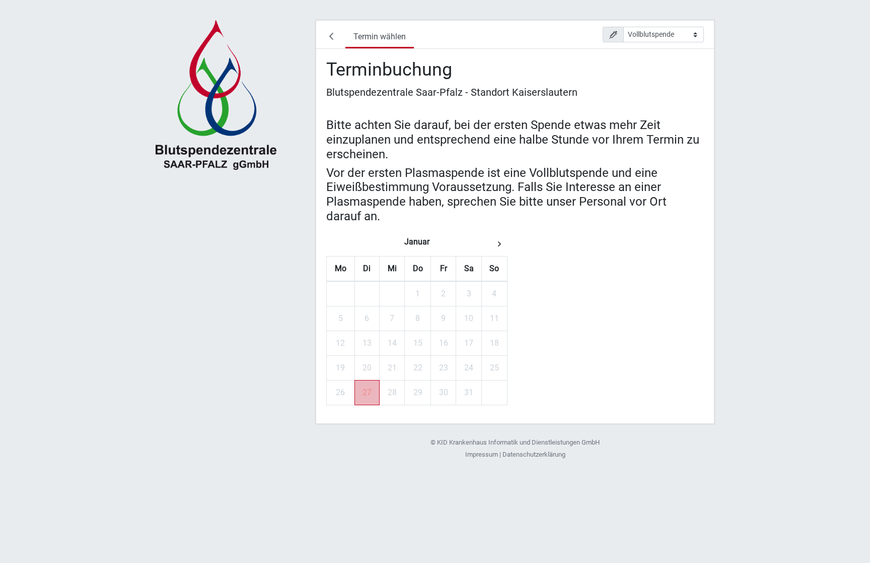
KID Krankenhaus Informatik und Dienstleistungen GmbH (518, 442)
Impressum (481, 454)
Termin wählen (379, 36)
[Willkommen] (333, 38)
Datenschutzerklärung (533, 454)
